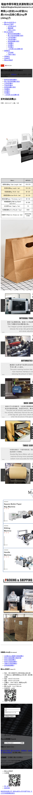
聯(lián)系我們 (8, 60)
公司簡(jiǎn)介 (12, 26)
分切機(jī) (11, 45)
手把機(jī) (11, 47)
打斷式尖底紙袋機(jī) (10, 663)
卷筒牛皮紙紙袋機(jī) (10, 661)
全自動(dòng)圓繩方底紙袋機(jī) (14, 656)
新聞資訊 (7, 50)
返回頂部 (7, 788)
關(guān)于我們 (8, 24)
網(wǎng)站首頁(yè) (10, 22)
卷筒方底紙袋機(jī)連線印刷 (12, 658)
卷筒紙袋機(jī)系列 (13, 41)
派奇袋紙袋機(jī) (9, 665)
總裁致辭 (10, 28)
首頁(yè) (13, 74)
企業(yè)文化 (12, 30)
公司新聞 (10, 52)
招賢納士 (7, 56)
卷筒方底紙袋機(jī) (10, 660)
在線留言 (7, 58)
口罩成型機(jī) (12, 37)
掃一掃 (6, 786)
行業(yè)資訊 (12, 54)
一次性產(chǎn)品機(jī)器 (15, 49)
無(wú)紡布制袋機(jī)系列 (15, 35)
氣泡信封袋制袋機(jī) (14, 33)
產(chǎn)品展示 (8, 32)
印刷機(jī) (11, 43)
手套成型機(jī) (12, 39)
